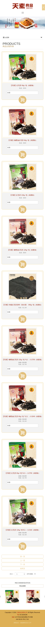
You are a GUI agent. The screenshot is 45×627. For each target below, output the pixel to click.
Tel (18, 615)
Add (13, 617)
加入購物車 (22, 100)
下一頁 (22, 564)
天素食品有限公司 (22, 6)
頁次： (12, 574)
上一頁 (22, 560)
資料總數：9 (31, 574)
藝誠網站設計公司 (25, 622)
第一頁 (22, 556)
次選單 (6, 37)
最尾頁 (22, 568)
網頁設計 (16, 622)
